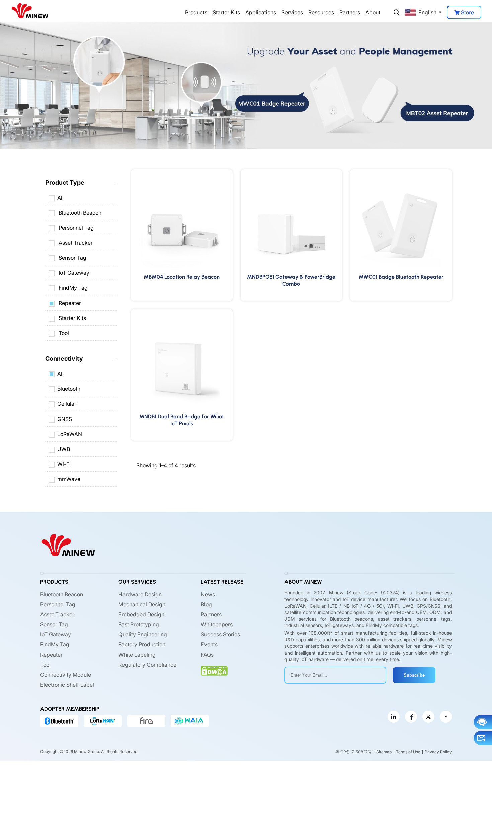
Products (196, 12)
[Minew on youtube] (445, 716)
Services (292, 12)
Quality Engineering (142, 634)
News (208, 594)
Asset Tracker (76, 242)
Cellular (66, 403)
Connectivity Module (65, 674)
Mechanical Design (141, 604)
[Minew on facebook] (411, 716)
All (60, 197)
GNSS (64, 419)
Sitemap (384, 751)
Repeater (70, 303)
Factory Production (141, 644)
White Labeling (137, 654)
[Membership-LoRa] (103, 721)
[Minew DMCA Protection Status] (214, 671)
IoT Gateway (74, 272)
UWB (63, 449)
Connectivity (64, 358)
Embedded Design (141, 614)
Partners (349, 12)
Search (397, 12)
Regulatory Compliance (147, 664)
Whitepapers (217, 624)
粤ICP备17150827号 (353, 751)
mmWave (68, 479)
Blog (206, 604)
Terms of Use (408, 751)
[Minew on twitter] (428, 716)
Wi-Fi (64, 464)
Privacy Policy (438, 751)
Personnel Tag (76, 227)
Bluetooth (68, 388)
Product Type (64, 182)
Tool (64, 333)
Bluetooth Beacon (80, 212)
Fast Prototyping (138, 624)
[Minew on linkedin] (393, 716)
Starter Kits (226, 12)
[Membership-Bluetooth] (59, 721)
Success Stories (220, 634)
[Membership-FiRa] (146, 721)
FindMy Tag (73, 287)
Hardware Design (140, 594)
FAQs (207, 654)
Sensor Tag (72, 257)
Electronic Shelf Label (67, 684)
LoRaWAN (69, 434)
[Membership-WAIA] (190, 721)
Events (209, 644)
